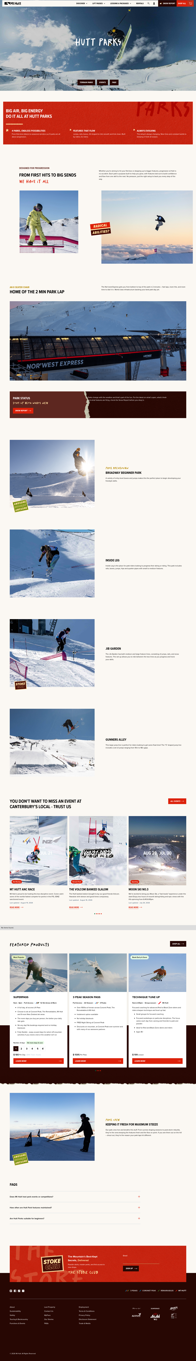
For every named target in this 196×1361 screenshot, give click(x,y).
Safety (12, 1315)
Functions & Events (17, 1323)
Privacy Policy (84, 1315)
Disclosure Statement (87, 1319)
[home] (13, 5)
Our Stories (49, 1319)
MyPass (47, 1315)
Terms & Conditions (86, 1311)
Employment (84, 1307)
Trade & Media (85, 1323)
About (12, 1307)
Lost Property (49, 1307)
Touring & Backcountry (19, 1319)
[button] (82, 5)
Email (125, 1256)
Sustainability (15, 1311)
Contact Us (48, 1311)
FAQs (46, 1323)
